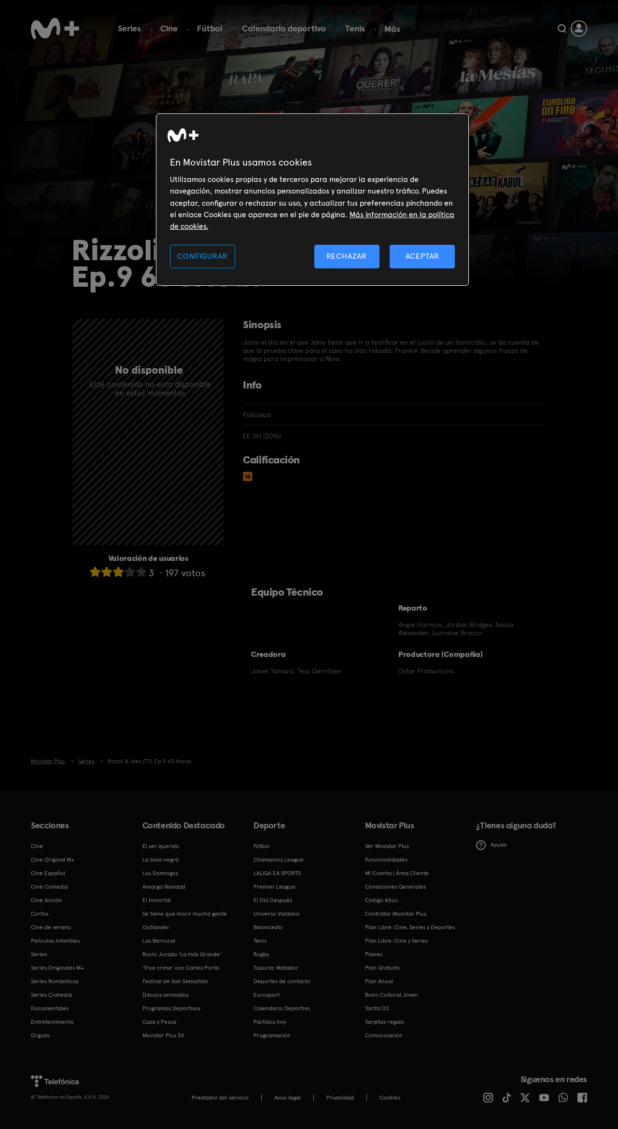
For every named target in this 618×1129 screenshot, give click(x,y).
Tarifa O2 (377, 1008)
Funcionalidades (386, 859)
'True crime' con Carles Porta (180, 967)
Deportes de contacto (281, 981)
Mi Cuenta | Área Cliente (397, 873)
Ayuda (498, 844)
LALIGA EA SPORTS (277, 873)
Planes (373, 954)
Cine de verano (51, 927)
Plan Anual (379, 981)
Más (392, 29)
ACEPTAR (422, 256)
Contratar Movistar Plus (395, 913)
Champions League (278, 859)
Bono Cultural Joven (391, 994)
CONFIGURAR (202, 256)
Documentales (50, 1008)
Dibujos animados (165, 994)
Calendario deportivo (284, 28)
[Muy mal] (95, 572)
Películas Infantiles (55, 940)
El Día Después (272, 900)
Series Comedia (51, 994)
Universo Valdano (276, 913)
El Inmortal (156, 900)
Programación (272, 1035)
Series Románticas (55, 981)
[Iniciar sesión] (579, 28)
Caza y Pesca (159, 1021)
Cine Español (48, 873)
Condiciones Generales (395, 886)
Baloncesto (267, 927)
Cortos (39, 913)
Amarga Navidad (163, 886)
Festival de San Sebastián (175, 981)
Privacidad (340, 1097)
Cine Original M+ (52, 859)
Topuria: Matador (275, 967)
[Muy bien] (141, 572)
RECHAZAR (346, 256)
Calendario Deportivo (281, 1008)
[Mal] (106, 572)
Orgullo (40, 1035)
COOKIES (389, 1097)
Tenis (355, 28)
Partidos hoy (269, 1021)
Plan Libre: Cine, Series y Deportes (410, 927)
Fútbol (210, 28)
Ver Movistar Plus (387, 846)
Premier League (274, 886)
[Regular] (118, 572)
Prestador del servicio (220, 1097)
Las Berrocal (158, 940)
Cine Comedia (49, 886)
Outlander (155, 927)
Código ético (381, 900)
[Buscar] (562, 28)
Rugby (261, 954)
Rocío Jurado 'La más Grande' (181, 954)
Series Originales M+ (57, 967)
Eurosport (266, 994)
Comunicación (384, 1035)
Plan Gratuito (382, 967)
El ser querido (160, 846)
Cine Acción (46, 900)
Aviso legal (287, 1097)
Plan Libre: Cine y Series (396, 940)
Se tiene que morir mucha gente (184, 913)
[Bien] (130, 572)
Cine (169, 28)
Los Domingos (160, 873)
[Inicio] (55, 28)
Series (129, 28)
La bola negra (160, 859)
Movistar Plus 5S (163, 1035)
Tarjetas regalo (384, 1021)
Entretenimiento (52, 1021)
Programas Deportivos (171, 1008)
